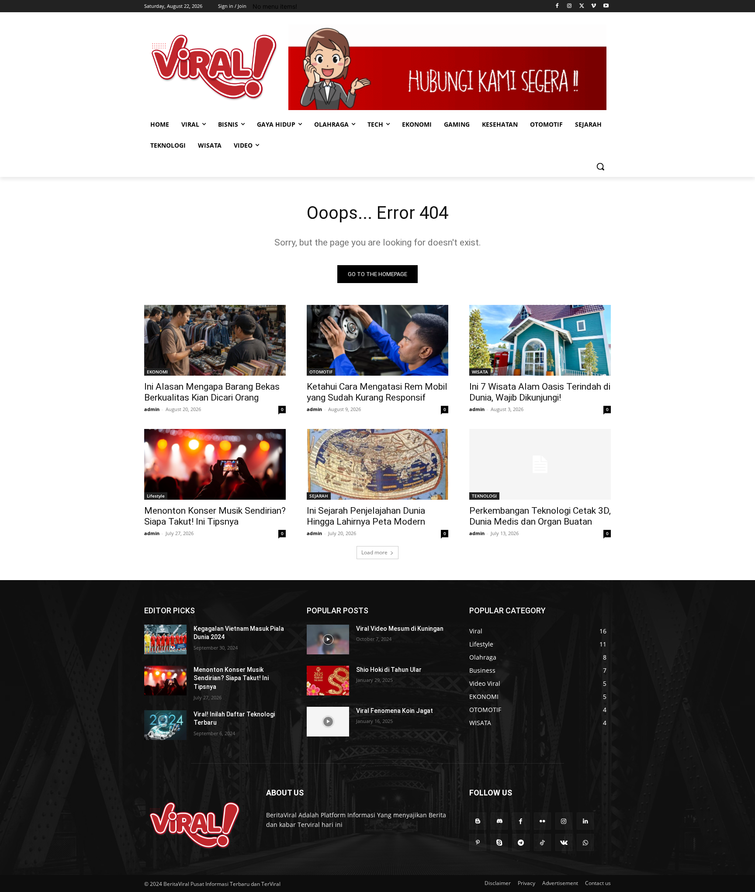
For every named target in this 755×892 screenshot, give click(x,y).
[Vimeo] (594, 6)
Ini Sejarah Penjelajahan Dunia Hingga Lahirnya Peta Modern (366, 516)
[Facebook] (557, 6)
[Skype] (499, 842)
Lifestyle (156, 496)
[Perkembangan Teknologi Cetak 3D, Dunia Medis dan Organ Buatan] (540, 464)
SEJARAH (318, 496)
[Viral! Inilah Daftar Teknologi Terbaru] (165, 725)
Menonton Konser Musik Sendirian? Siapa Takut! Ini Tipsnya (215, 516)
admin (151, 409)
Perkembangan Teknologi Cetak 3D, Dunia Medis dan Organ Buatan (540, 516)
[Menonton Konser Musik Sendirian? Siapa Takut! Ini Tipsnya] (215, 464)
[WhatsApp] (585, 842)
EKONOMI (157, 372)
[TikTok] (542, 842)
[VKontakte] (563, 842)
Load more (374, 552)
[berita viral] (194, 825)
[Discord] (499, 821)
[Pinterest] (477, 842)
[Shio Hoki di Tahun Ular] (328, 680)
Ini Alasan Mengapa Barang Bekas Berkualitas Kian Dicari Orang (212, 392)
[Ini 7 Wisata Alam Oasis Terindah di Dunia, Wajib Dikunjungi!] (540, 340)
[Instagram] (570, 6)
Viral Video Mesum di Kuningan (399, 628)
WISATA (480, 372)
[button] (600, 166)
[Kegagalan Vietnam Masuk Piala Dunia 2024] (165, 639)
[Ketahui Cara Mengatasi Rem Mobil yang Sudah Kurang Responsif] (377, 340)
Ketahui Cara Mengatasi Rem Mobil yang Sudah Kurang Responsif (377, 392)
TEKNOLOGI (484, 496)
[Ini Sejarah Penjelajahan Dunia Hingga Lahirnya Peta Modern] (377, 464)
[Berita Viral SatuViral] (214, 67)
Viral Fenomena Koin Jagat (394, 710)
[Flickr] (542, 821)
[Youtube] (606, 6)
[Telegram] (520, 842)
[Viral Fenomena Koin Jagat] (328, 721)
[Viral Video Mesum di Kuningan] (328, 639)
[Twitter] (582, 6)
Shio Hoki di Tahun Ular (389, 669)
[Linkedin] (585, 821)
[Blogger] (477, 821)
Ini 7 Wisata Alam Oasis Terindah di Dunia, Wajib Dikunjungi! (539, 392)
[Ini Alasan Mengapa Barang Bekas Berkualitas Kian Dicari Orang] (215, 340)
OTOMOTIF (320, 372)
